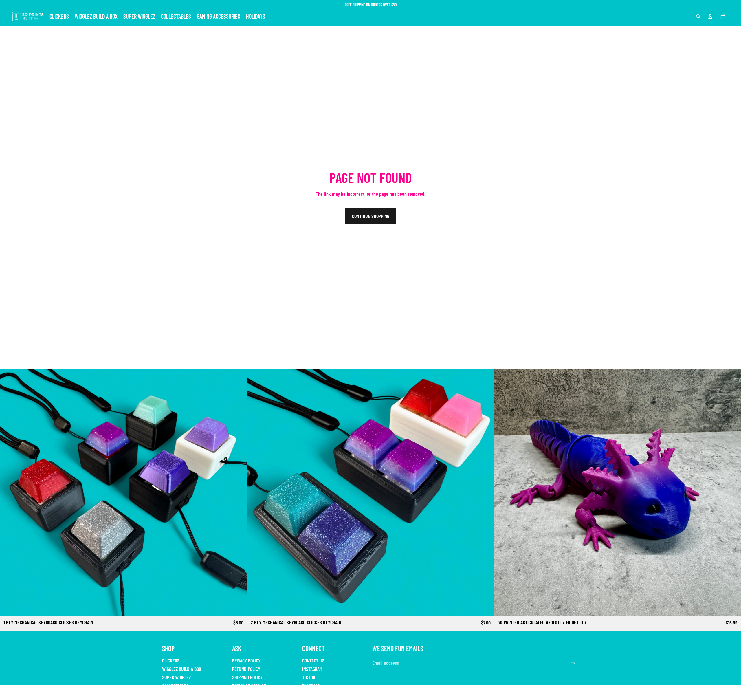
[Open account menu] (710, 16)
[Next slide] (238, 492)
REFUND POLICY (246, 669)
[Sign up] (573, 662)
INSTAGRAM (312, 669)
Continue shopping (370, 216)
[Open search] (698, 16)
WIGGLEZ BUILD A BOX (181, 669)
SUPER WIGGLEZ (176, 677)
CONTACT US (313, 660)
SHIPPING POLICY (247, 677)
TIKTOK (309, 677)
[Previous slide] (8, 492)
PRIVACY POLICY (246, 660)
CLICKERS (170, 660)
